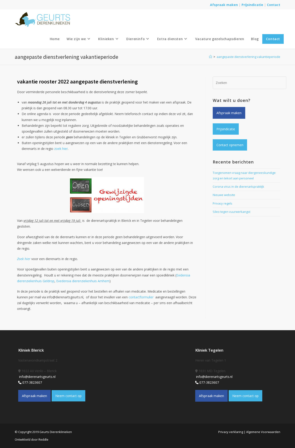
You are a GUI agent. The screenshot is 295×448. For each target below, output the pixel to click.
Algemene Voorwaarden (263, 432)
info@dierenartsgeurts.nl (37, 376)
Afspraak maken (224, 5)
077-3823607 (31, 382)
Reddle (43, 439)
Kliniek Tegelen (209, 350)
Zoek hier (23, 259)
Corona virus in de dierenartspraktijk (238, 186)
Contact (273, 5)
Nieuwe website (224, 195)
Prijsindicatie (253, 5)
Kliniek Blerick (31, 350)
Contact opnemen (229, 145)
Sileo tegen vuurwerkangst (231, 212)
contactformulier (142, 297)
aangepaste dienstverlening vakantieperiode (248, 57)
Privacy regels (222, 203)
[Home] (210, 57)
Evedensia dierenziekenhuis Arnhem (82, 281)
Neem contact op (68, 396)
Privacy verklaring (230, 432)
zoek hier (61, 148)
